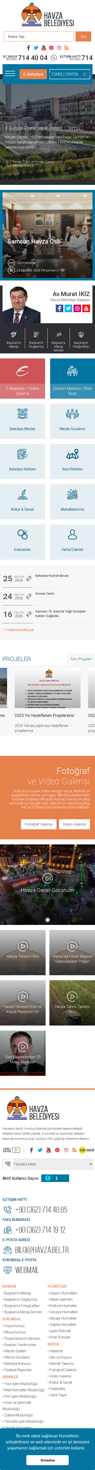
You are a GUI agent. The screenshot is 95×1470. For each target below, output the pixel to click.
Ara (83, 36)
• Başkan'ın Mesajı (17, 1293)
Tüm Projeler (81, 659)
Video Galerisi (74, 824)
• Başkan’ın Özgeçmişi (20, 1299)
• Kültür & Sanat (60, 1382)
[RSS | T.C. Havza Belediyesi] (66, 48)
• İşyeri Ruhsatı (59, 1331)
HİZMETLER (57, 1286)
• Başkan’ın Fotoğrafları (21, 1306)
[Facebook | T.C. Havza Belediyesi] (28, 48)
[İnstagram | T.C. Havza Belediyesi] (59, 48)
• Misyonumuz (14, 1332)
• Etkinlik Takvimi (61, 1364)
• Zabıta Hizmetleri (62, 1325)
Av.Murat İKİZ (71, 294)
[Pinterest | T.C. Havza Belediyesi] (51, 48)
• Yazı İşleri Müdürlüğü (20, 1384)
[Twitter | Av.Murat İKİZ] (68, 308)
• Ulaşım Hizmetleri (62, 1293)
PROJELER (17, 659)
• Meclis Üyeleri (14, 1351)
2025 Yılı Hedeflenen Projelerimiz (44, 715)
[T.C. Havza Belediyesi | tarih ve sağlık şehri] (47, 15)
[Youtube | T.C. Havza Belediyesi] (44, 48)
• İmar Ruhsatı (59, 1337)
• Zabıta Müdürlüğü (18, 1415)
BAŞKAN (9, 1286)
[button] (87, 1448)
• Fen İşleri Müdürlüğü (19, 1396)
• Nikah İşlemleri (60, 1299)
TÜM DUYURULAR (18, 629)
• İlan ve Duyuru (60, 1357)
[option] (47, 704)
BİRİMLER (10, 1377)
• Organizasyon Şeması (21, 1338)
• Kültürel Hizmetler (62, 1306)
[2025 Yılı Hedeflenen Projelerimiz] (48, 688)
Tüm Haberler (26, 263)
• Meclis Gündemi (16, 1357)
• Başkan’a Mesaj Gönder (22, 1312)
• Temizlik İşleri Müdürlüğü (23, 1421)
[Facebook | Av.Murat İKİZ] (59, 308)
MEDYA (53, 1344)
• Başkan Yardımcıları (19, 1345)
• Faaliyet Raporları (17, 1370)
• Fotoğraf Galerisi (62, 1370)
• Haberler (55, 1351)
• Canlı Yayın (57, 1395)
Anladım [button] (48, 1460)
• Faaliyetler (57, 1389)
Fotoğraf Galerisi (39, 824)
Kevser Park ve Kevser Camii (33, 163)
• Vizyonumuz (14, 1326)
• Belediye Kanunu (17, 1364)
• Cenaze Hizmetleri (63, 1312)
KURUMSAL (12, 1319)
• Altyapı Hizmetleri (62, 1318)
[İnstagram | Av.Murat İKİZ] (77, 308)
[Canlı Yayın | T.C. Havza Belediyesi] (11, 1150)
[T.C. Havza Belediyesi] (33, 1108)
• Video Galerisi (59, 1376)
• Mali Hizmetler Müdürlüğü (24, 1390)
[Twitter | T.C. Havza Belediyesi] (36, 48)
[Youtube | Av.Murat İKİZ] (86, 308)
